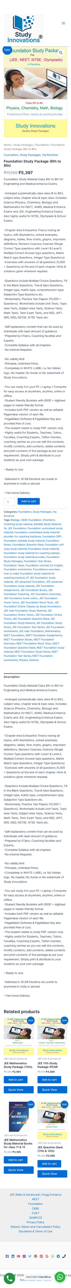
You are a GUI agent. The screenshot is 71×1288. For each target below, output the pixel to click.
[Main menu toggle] (63, 23)
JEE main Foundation (31, 631)
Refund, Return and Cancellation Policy (35, 1227)
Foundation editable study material (24, 540)
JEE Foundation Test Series (28, 627)
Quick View (15, 1089)
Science (34, 659)
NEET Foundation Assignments (44, 635)
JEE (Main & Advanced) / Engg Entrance (35, 1194)
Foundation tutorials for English (44, 565)
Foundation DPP (51, 536)
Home (7, 144)
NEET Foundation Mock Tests (33, 643)
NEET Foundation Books (18, 639)
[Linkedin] (13, 1256)
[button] (61, 52)
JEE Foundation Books (33, 590)
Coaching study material (18, 524)
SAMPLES (35, 1217)
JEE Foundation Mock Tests (36, 602)
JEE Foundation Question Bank (31, 618)
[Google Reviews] (47, 1256)
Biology (15, 519)
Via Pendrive (50, 155)
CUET (35, 1213)
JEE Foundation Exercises (45, 594)
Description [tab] (12, 677)
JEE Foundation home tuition (21, 598)
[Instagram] (24, 1256)
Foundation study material (43, 548)
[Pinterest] (41, 1256)
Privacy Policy (35, 1222)
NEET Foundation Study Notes (32, 651)
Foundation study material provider (24, 556)
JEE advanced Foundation (29, 581)
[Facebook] (7, 1256)
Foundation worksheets (18, 569)
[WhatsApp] (52, 1256)
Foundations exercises (46, 569)
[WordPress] (35, 1256)
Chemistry (49, 519)
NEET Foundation (14, 635)
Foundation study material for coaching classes (31, 552)
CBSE (35, 1208)
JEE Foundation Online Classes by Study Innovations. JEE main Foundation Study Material (33, 606)
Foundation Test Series (37, 561)
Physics (23, 659)
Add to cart (28, 501)
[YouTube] (18, 1256)
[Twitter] (30, 1256)
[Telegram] (58, 1256)
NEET (35, 1199)
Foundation (42, 144)
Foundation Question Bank (28, 544)
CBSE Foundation (31, 519)
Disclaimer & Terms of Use (35, 1231)
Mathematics (52, 631)
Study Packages (23, 144)
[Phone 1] (64, 1256)
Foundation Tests (14, 565)
